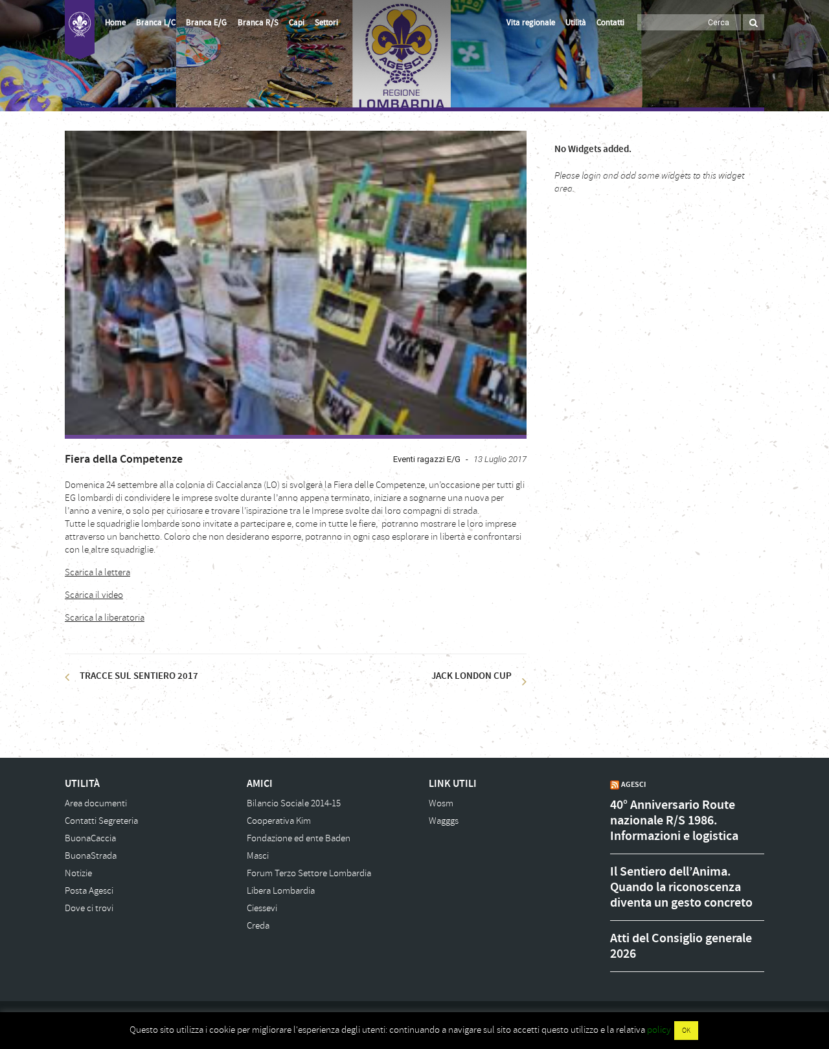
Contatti (610, 22)
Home (115, 22)
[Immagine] (296, 283)
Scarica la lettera (97, 572)
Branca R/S (258, 22)
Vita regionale (530, 22)
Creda (258, 926)
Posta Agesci (89, 891)
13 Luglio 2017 (500, 459)
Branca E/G (206, 22)
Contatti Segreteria (101, 821)
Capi (296, 22)
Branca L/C (156, 22)
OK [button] (686, 1030)
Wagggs (444, 821)
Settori (326, 22)
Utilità (575, 22)
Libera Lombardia (281, 891)
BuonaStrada (91, 856)
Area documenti (96, 803)
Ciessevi (262, 908)
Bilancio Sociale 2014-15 (294, 803)
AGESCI (633, 784)
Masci (258, 856)
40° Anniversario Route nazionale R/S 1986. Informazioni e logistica (674, 821)
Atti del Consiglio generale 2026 (681, 946)
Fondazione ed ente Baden (298, 838)
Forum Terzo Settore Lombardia (309, 873)
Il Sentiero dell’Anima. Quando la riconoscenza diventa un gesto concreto (681, 887)
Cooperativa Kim (279, 821)
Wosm (441, 803)
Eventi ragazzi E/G (426, 459)
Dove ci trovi (89, 908)
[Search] (753, 22)
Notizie (78, 873)
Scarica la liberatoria (104, 618)
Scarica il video (94, 595)
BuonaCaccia (90, 838)
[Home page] (80, 30)
